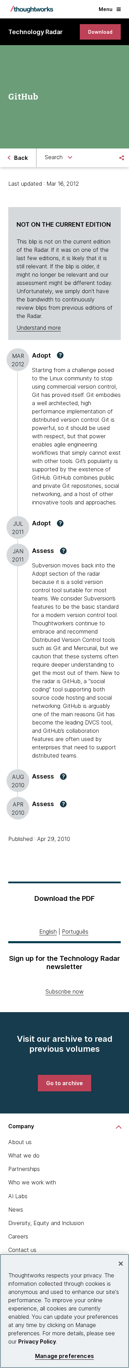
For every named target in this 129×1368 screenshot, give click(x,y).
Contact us (22, 1249)
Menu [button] (105, 9)
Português (75, 931)
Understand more (39, 327)
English (48, 931)
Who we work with (32, 1182)
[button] (60, 355)
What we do (24, 1155)
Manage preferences (64, 1356)
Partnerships (24, 1168)
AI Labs (18, 1196)
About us (20, 1142)
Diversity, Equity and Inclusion (46, 1223)
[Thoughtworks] (31, 9)
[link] (100, 32)
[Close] (120, 1263)
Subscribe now (64, 991)
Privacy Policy (37, 1341)
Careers (18, 1236)
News (15, 1209)
